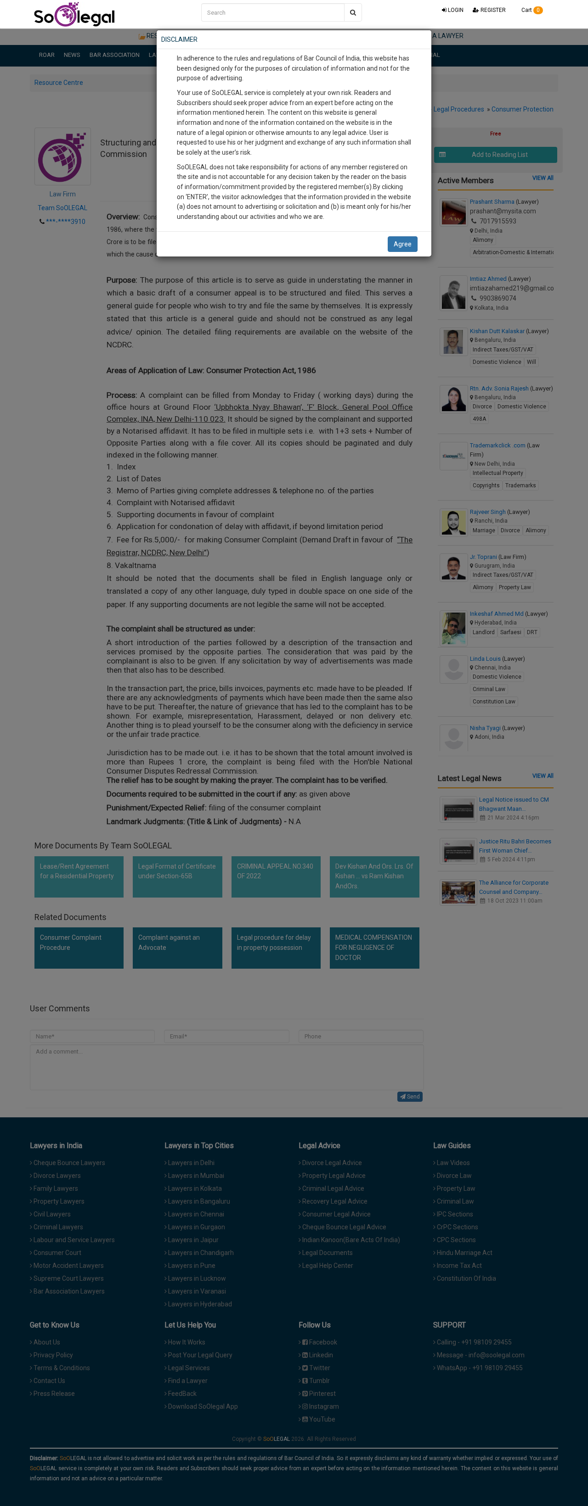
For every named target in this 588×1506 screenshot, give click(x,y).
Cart (530, 10)
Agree (403, 244)
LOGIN (455, 10)
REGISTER (492, 10)
